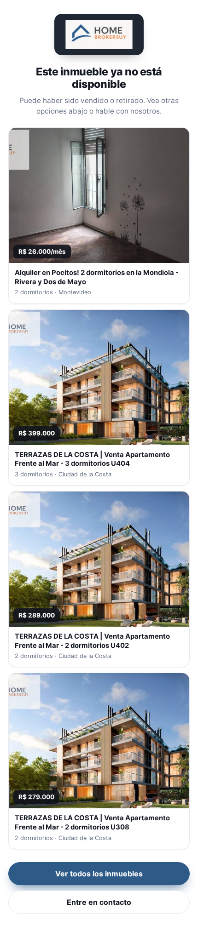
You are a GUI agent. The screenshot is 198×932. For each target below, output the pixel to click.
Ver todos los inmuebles (99, 873)
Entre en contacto (99, 902)
